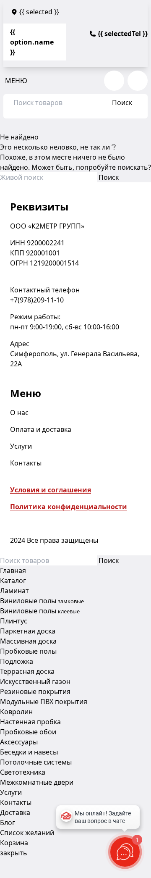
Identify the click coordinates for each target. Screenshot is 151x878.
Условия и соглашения (50, 489)
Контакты (26, 463)
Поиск (122, 102)
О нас (19, 412)
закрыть (13, 852)
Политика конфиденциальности (68, 506)
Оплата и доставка (40, 429)
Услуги (21, 446)
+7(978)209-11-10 (37, 300)
